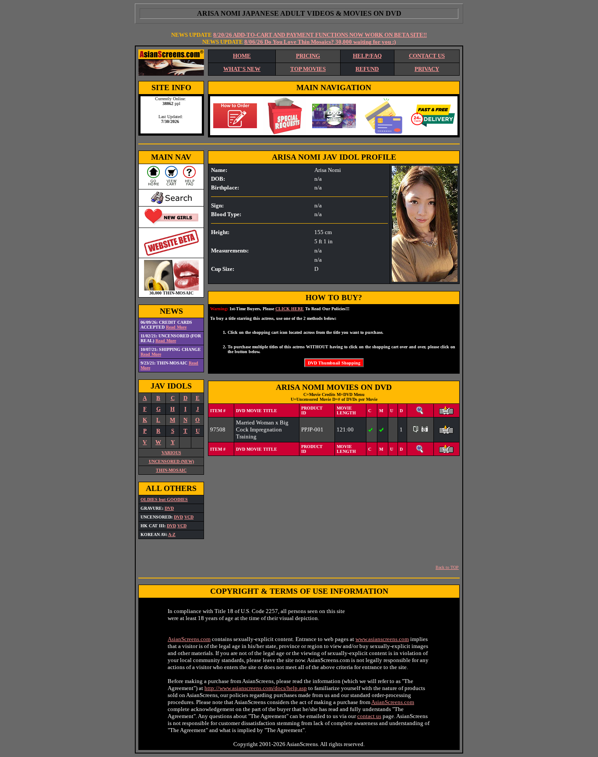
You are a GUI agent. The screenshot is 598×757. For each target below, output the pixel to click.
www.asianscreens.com (382, 639)
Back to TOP (447, 567)
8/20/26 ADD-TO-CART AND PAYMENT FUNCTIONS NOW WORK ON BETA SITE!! (320, 35)
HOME (242, 56)
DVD (169, 508)
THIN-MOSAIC (171, 470)
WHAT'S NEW (241, 69)
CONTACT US (427, 56)
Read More (176, 327)
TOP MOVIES (308, 69)
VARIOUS (171, 452)
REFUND (367, 69)
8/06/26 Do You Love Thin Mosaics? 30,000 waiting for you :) (320, 42)
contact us (369, 716)
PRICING (308, 56)
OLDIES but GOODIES (164, 499)
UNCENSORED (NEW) (171, 461)
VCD (188, 517)
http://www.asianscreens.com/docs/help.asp (255, 688)
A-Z (172, 534)
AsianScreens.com (189, 639)
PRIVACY (427, 69)
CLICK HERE (289, 308)
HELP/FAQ (367, 56)
